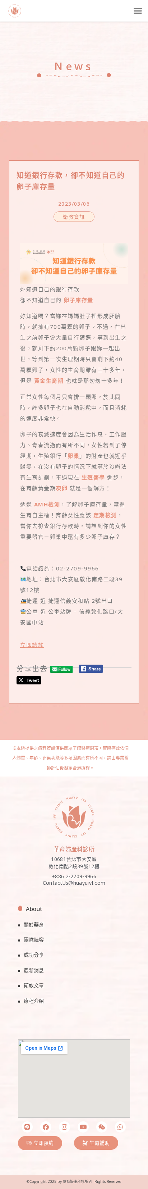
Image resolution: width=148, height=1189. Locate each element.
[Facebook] (45, 1127)
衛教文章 (34, 985)
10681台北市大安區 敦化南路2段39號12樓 (74, 863)
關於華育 (34, 924)
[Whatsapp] (120, 1127)
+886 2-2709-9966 (74, 876)
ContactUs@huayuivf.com (74, 882)
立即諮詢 (32, 644)
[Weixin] (101, 1127)
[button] (137, 11)
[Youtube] (83, 1127)
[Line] (27, 1127)
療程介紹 (34, 1000)
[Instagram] (64, 1127)
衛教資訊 (74, 216)
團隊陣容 (34, 939)
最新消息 (34, 970)
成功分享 (34, 954)
